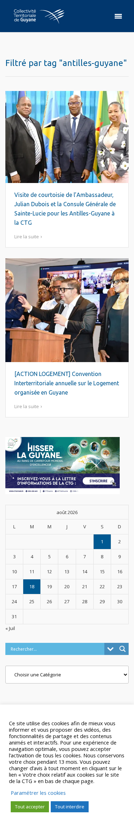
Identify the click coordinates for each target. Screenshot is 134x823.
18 (31, 586)
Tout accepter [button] (30, 806)
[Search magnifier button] (122, 649)
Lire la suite (26, 236)
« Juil (10, 628)
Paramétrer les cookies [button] (38, 792)
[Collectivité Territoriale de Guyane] (39, 16)
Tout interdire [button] (69, 806)
